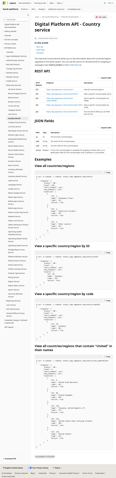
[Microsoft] (4, 3)
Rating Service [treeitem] (13, 277)
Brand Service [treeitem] (13, 97)
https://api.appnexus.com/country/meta (61, 112)
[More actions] (110, 17)
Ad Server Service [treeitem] (14, 89)
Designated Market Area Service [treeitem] (17, 140)
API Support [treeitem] (9, 327)
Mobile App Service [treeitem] (15, 208)
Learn (37, 17)
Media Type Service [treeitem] (15, 197)
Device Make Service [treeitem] (16, 146)
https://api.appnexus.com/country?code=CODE (64, 105)
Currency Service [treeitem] (14, 127)
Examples (40, 53)
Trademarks (99, 473)
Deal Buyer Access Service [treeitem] (18, 131)
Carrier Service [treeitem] (13, 106)
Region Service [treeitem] (13, 281)
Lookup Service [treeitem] (13, 189)
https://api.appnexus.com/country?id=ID (61, 94)
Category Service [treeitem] (14, 110)
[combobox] (15, 19)
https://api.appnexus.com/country (59, 89)
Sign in (110, 3)
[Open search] (105, 3)
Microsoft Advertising (50, 17)
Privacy (52, 473)
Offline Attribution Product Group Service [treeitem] (18, 226)
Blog (32, 473)
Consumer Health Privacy (68, 473)
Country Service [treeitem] (14, 118)
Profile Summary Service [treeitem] (17, 269)
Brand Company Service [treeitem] (17, 93)
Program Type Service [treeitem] (16, 273)
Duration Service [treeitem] (14, 161)
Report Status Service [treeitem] (16, 285)
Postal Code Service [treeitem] (15, 265)
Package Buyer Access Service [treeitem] (16, 251)
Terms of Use (87, 473)
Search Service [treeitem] (13, 290)
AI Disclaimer (7, 473)
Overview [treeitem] (9, 52)
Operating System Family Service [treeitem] (17, 239)
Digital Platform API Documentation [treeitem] (12, 25)
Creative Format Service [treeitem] (17, 122)
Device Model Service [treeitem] (16, 150)
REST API (39, 47)
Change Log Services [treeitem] (14, 69)
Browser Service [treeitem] (14, 102)
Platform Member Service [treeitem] (17, 257)
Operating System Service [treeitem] (18, 245)
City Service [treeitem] (12, 114)
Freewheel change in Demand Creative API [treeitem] (16, 321)
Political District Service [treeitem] (17, 261)
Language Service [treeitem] (15, 185)
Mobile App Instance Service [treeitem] (16, 202)
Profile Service (74, 65)
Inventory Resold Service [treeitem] (17, 176)
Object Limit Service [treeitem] (15, 221)
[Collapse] (28, 15)
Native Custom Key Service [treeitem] (18, 212)
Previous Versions (21, 473)
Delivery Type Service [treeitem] (16, 135)
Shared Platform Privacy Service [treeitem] (15, 314)
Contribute (43, 473)
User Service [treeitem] (11, 305)
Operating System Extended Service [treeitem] (15, 233)
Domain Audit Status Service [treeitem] (16, 155)
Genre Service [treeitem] (13, 165)
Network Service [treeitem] (14, 216)
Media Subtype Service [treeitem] (16, 193)
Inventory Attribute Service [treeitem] (15, 170)
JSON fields (40, 50)
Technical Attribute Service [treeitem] (15, 295)
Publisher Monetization (70, 17)
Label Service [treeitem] (13, 180)
